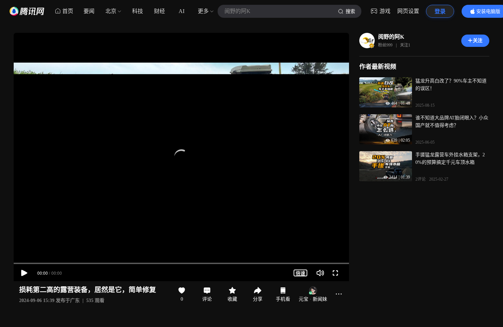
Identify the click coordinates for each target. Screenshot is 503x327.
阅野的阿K (391, 37)
